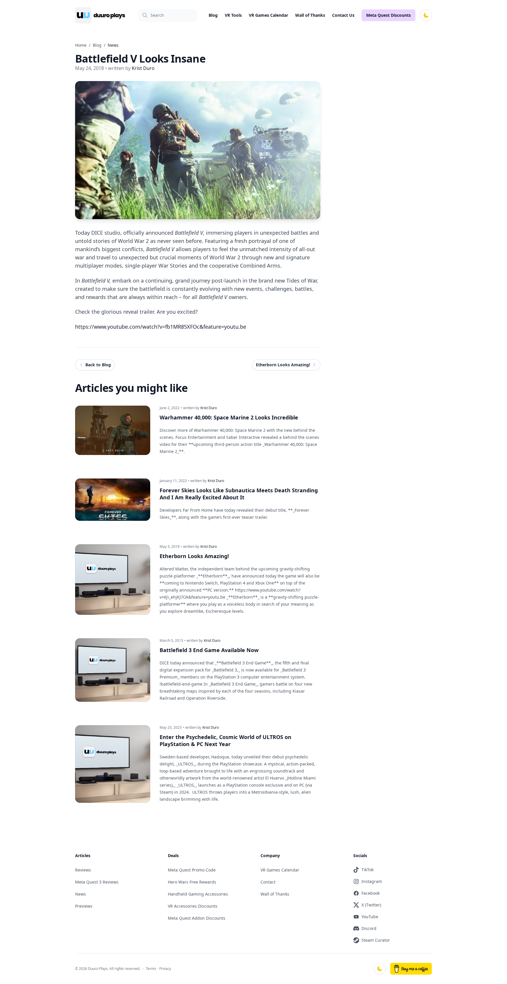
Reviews (83, 870)
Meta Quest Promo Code (192, 870)
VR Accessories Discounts (192, 906)
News (80, 894)
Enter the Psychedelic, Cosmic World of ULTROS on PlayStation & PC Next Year (225, 740)
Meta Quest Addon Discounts (196, 918)
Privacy (165, 968)
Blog (213, 15)
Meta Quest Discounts (388, 15)
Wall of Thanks (310, 15)
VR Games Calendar (268, 15)
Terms (151, 968)
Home (81, 45)
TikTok (367, 869)
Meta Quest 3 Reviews (97, 882)
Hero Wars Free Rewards (192, 882)
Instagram (371, 881)
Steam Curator (375, 940)
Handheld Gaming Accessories (198, 894)
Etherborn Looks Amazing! (194, 556)
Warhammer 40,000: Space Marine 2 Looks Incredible (229, 417)
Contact (268, 882)
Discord (368, 928)
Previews (83, 906)
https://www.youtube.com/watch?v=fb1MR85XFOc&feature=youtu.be (160, 326)
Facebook (370, 893)
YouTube (369, 916)
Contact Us (343, 15)
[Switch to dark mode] (426, 15)
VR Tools (233, 15)
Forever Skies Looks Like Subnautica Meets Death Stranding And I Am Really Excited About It (239, 494)
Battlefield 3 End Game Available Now (209, 650)
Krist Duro (208, 408)
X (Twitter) (371, 905)
